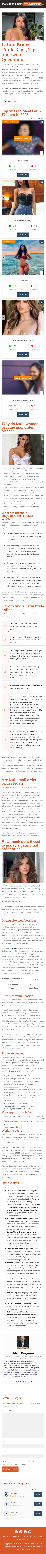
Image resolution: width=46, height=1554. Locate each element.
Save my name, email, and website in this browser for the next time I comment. (23, 1463)
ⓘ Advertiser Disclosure (36, 118)
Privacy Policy (29, 1536)
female (24, 70)
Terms (5, 1536)
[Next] (3, 197)
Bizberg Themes (23, 1549)
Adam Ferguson (23, 1353)
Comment (6, 1411)
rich (8, 479)
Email (4, 1452)
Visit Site (23, 175)
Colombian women (11, 1087)
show (14, 101)
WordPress (26, 1546)
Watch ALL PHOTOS (23, 138)
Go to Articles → (24, 1381)
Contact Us (15, 1536)
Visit (38, 1494)
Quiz (40, 1536)
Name (5, 1442)
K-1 (24, 64)
